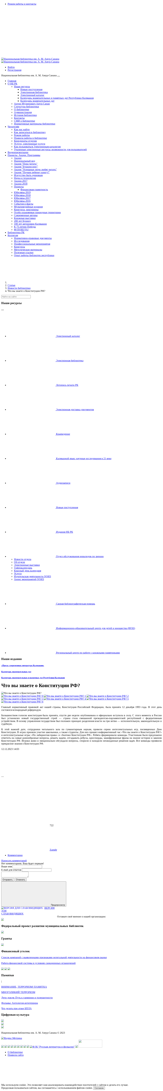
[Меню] (58, 76)
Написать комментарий (14, 860)
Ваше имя (7, 866)
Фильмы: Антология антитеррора (19, 1003)
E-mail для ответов (11, 869)
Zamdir (53, 849)
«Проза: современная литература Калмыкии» (22, 665)
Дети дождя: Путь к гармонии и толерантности (27, 997)
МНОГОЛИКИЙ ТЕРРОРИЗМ (18, 992)
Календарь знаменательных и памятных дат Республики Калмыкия (33, 677)
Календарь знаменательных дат (16, 671)
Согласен (99, 1088)
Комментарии (15, 855)
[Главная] (31, 282)
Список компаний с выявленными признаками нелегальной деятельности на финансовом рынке (54, 957)
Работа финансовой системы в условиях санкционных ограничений (38, 963)
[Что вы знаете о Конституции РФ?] (22, 696)
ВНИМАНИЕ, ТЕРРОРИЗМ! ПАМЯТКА (24, 986)
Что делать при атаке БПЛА (16, 1008)
